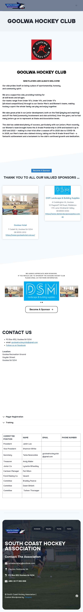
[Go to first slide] (76, 291)
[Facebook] (77, 596)
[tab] (40, 302)
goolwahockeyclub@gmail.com (24, 342)
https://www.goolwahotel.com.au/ (20, 235)
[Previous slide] (6, 291)
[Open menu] (76, 5)
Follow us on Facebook (16, 345)
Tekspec (28, 597)
